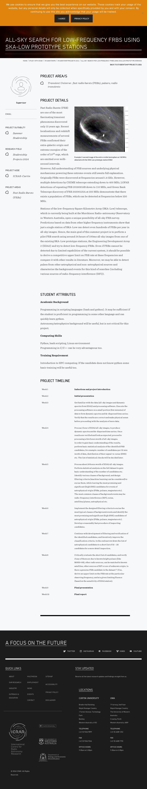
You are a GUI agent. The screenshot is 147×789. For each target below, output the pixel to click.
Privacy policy (81, 18)
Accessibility (51, 684)
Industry (13, 688)
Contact (30, 700)
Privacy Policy (52, 692)
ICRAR (18, 743)
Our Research (15, 682)
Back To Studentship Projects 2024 (126, 64)
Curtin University (47, 727)
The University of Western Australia (47, 743)
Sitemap (49, 676)
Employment (32, 682)
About (11, 676)
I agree (61, 18)
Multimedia (32, 676)
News (29, 688)
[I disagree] (142, 13)
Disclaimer (50, 700)
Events (30, 694)
